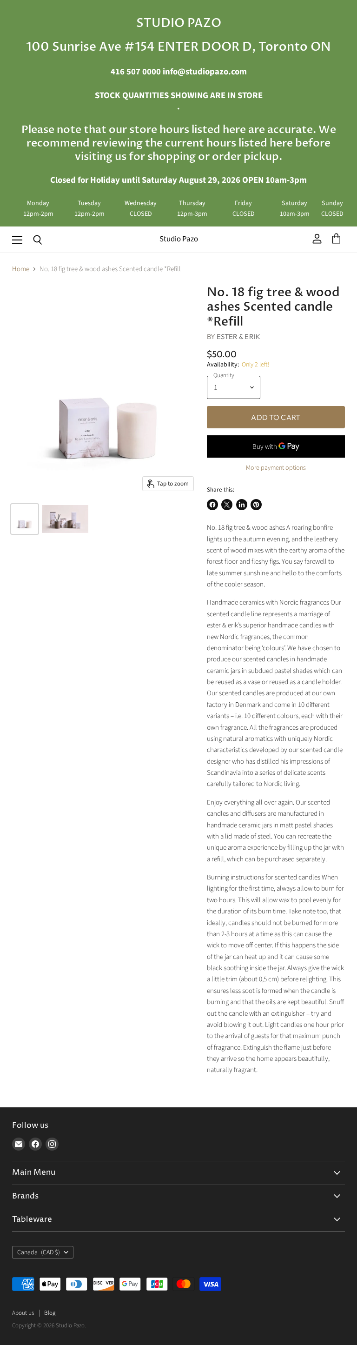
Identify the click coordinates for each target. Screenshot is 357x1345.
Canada (38, 1252)
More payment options (276, 468)
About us (23, 1313)
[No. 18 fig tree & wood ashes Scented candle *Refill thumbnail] (24, 519)
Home (20, 269)
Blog (49, 1313)
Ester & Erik (238, 336)
